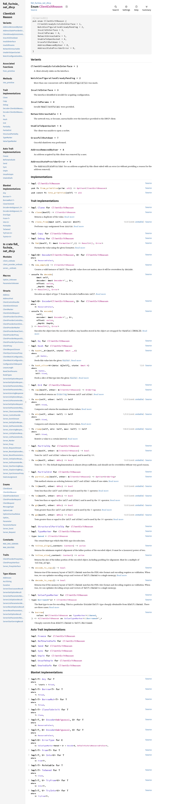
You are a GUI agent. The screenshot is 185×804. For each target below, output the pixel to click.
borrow (39, 612)
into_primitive (56, 192)
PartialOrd (45, 471)
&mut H (84, 365)
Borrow (46, 689)
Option (80, 188)
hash (37, 350)
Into (49, 755)
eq (36, 450)
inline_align (42, 545)
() (92, 243)
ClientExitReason (49, 183)
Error (99, 243)
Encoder (58, 317)
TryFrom (51, 780)
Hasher (44, 356)
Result (85, 243)
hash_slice (41, 365)
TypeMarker (45, 531)
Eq (39, 341)
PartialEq (44, 445)
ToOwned (47, 770)
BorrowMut (48, 699)
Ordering (91, 390)
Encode (46, 301)
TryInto (51, 790)
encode (48, 311)
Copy (40, 233)
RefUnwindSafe (47, 641)
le (36, 495)
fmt (37, 243)
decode (48, 274)
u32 (68, 188)
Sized (44, 373)
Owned (41, 536)
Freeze (42, 636)
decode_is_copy (44, 580)
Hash (40, 345)
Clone (41, 207)
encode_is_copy (44, 568)
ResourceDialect (45, 260)
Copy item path (67, 6)
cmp (37, 390)
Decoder (58, 280)
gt (36, 505)
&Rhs (59, 460)
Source (34, 10)
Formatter (64, 243)
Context (68, 545)
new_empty (41, 265)
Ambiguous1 (63, 719)
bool (86, 450)
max (37, 399)
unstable (139, 222)
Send (40, 645)
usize (50, 283)
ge (36, 515)
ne (36, 460)
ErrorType (48, 740)
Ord (40, 385)
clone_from (41, 222)
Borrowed (43, 600)
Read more (69, 216)
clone (38, 212)
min (37, 414)
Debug (41, 238)
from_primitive (49, 188)
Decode (46, 254)
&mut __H (70, 350)
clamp (38, 429)
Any (44, 679)
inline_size (42, 555)
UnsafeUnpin (45, 660)
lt (36, 486)
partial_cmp (42, 476)
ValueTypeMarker (48, 595)
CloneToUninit (51, 709)
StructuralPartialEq (51, 526)
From (44, 750)
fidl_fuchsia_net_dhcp (41, 3)
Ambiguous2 (63, 729)
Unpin (41, 655)
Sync (40, 650)
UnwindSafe (45, 665)
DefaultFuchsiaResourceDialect (91, 746)
